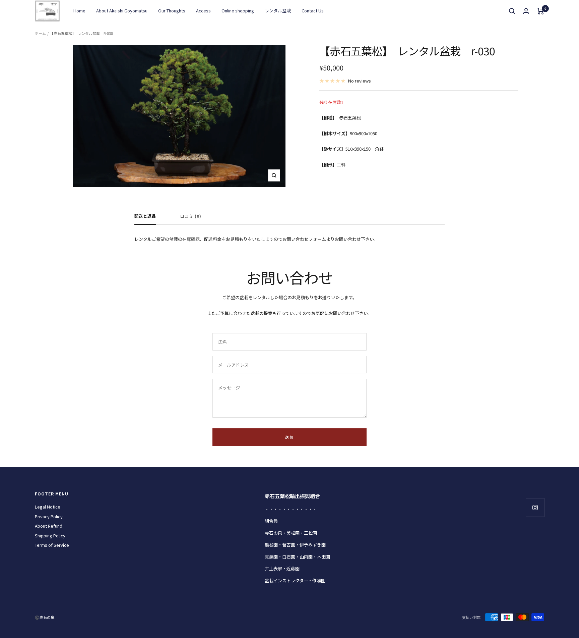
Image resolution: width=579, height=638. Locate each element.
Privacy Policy (49, 516)
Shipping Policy (50, 535)
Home (79, 10)
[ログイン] (526, 11)
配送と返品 (145, 216)
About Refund (48, 526)
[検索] (512, 11)
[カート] (540, 11)
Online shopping (237, 10)
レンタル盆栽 (278, 10)
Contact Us (313, 10)
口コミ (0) (190, 216)
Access (203, 10)
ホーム (40, 33)
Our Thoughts (171, 10)
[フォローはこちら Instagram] (535, 507)
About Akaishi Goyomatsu (121, 10)
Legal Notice (47, 506)
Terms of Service (52, 545)
